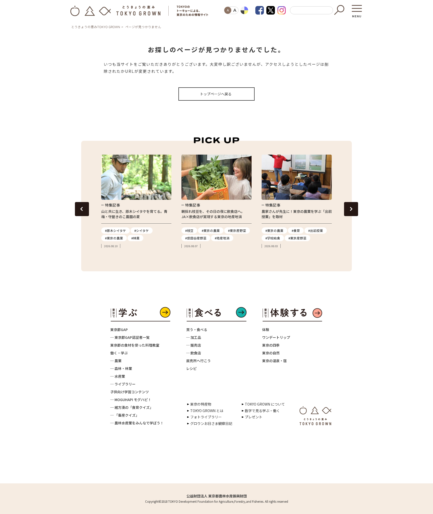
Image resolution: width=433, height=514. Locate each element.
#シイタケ (141, 230)
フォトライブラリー (206, 416)
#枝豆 (189, 230)
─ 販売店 (193, 345)
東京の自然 (271, 352)
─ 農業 (116, 360)
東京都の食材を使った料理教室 (134, 345)
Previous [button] (82, 209)
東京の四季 (271, 345)
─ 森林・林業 (121, 368)
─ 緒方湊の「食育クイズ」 (131, 407)
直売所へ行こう (198, 360)
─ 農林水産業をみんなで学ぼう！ (137, 422)
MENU (357, 14)
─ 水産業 (117, 376)
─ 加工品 (193, 337)
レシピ (191, 368)
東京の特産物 (200, 404)
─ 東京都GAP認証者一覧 (130, 337)
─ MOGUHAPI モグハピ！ (130, 399)
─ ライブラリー (123, 384)
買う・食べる (196, 329)
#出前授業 (315, 230)
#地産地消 (222, 238)
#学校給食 (272, 238)
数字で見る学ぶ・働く (262, 410)
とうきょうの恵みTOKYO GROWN (95, 26)
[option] (136, 202)
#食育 (296, 230)
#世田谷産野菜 (195, 238)
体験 (265, 329)
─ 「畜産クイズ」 (124, 415)
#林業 (135, 238)
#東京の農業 (114, 238)
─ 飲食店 (193, 352)
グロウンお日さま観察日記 (211, 423)
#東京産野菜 (237, 230)
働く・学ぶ (119, 352)
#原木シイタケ (115, 230)
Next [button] (351, 209)
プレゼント (253, 416)
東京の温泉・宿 (274, 360)
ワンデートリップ (276, 337)
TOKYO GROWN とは (206, 410)
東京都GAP (119, 329)
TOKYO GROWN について (265, 404)
